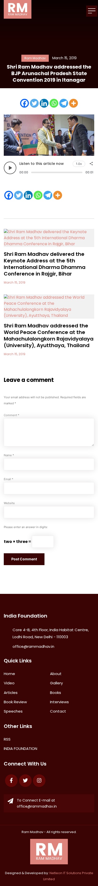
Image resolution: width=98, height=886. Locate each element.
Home (9, 673)
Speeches (13, 711)
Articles (11, 692)
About (56, 673)
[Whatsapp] (54, 103)
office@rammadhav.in (33, 646)
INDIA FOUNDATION (20, 748)
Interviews (59, 702)
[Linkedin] (44, 103)
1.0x (79, 164)
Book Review (15, 702)
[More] (73, 103)
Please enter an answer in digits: (26, 527)
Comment (11, 415)
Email (8, 479)
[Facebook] (24, 103)
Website (9, 503)
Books (55, 692)
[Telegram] (63, 103)
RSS (7, 739)
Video (9, 683)
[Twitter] (34, 103)
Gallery (56, 683)
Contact (58, 711)
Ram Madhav (32, 832)
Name (9, 455)
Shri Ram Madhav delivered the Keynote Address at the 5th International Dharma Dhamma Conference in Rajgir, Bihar (44, 264)
